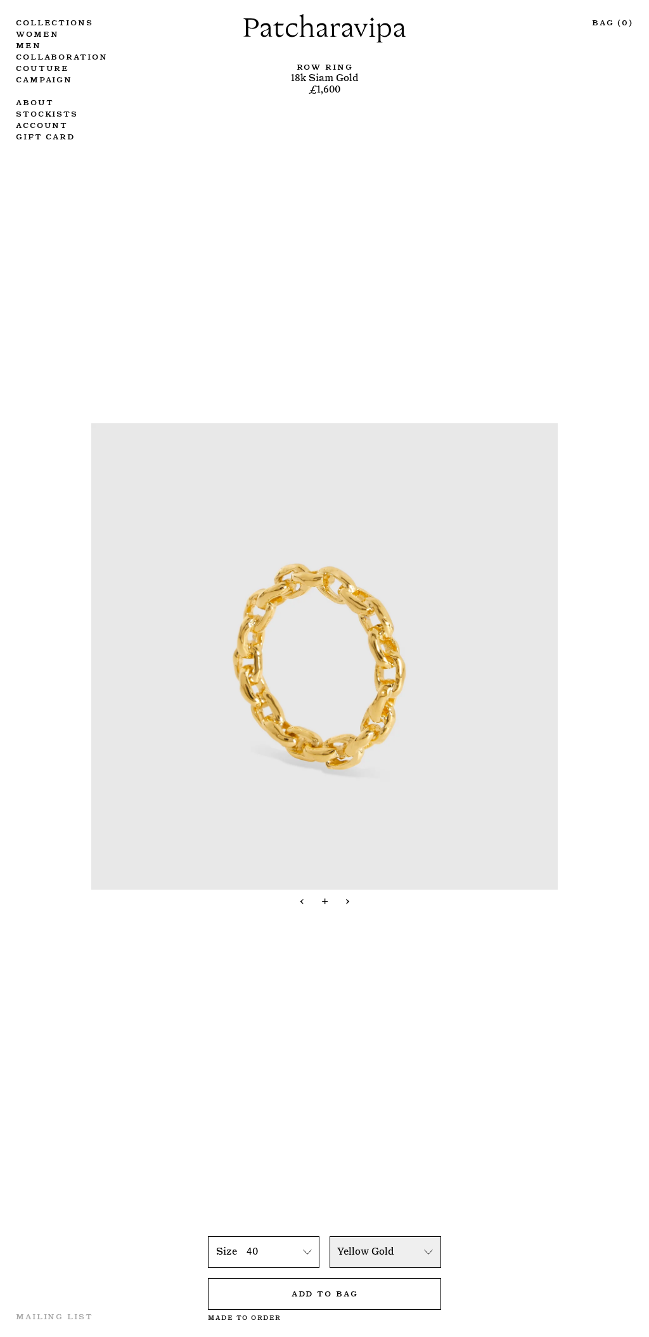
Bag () (612, 21)
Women (37, 33)
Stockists (47, 112)
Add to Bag (325, 1292)
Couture (42, 67)
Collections (54, 21)
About (34, 101)
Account (42, 124)
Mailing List (54, 1315)
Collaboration (61, 55)
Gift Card (45, 135)
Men (28, 44)
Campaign (44, 78)
